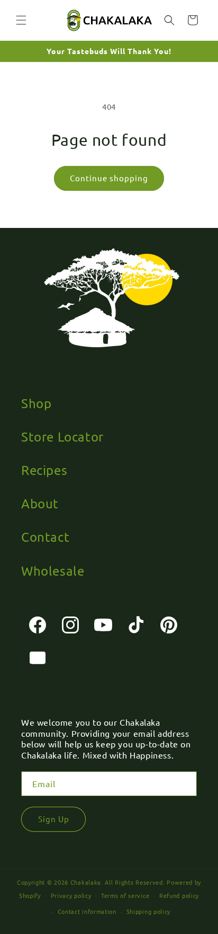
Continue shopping (109, 178)
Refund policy (179, 895)
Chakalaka (85, 882)
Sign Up (53, 819)
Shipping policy (148, 911)
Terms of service (125, 895)
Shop (36, 403)
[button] (21, 20)
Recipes (44, 470)
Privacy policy (71, 895)
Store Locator (62, 436)
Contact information (87, 911)
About (40, 503)
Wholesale (52, 570)
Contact (45, 536)
